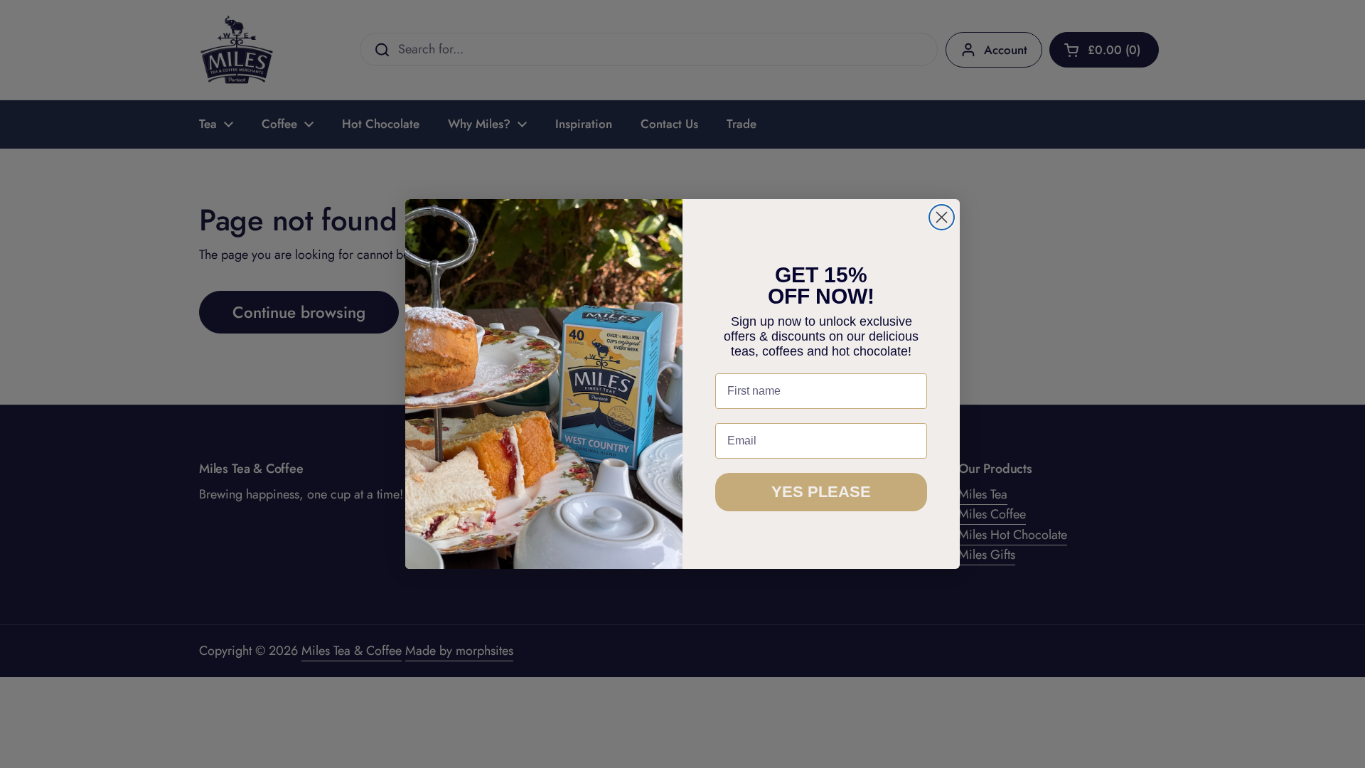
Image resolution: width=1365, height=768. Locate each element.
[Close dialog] (941, 217)
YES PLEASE (821, 492)
